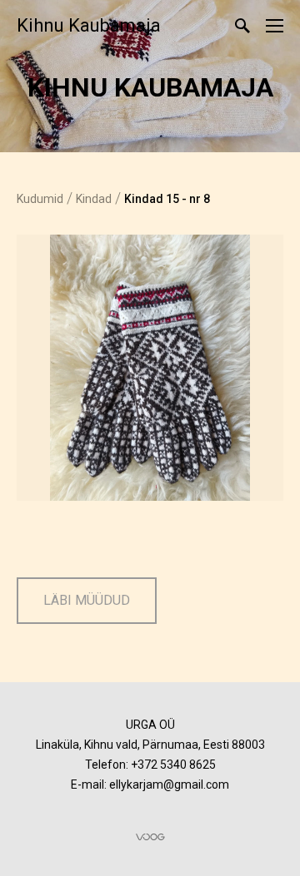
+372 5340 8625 (173, 764)
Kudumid (40, 198)
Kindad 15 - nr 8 (167, 198)
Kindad (94, 198)
